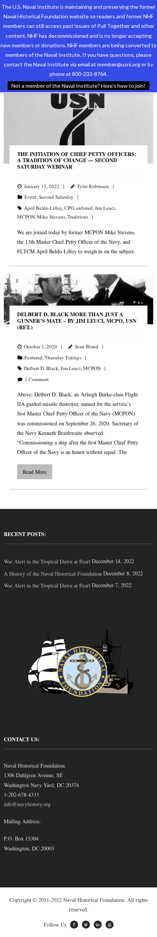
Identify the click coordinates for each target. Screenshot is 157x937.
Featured (33, 357)
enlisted (84, 207)
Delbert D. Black (41, 368)
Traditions (77, 216)
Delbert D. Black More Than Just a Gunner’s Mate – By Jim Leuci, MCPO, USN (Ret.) (76, 320)
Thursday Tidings (63, 357)
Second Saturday (56, 196)
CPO (69, 207)
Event (30, 196)
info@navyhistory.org (27, 804)
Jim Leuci (105, 207)
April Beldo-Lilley (43, 207)
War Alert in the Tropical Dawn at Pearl (47, 561)
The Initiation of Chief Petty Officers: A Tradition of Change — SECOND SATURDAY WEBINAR (76, 160)
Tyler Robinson (93, 186)
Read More (34, 471)
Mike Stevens (51, 216)
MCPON (26, 216)
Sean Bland (86, 346)
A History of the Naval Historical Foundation (53, 573)
